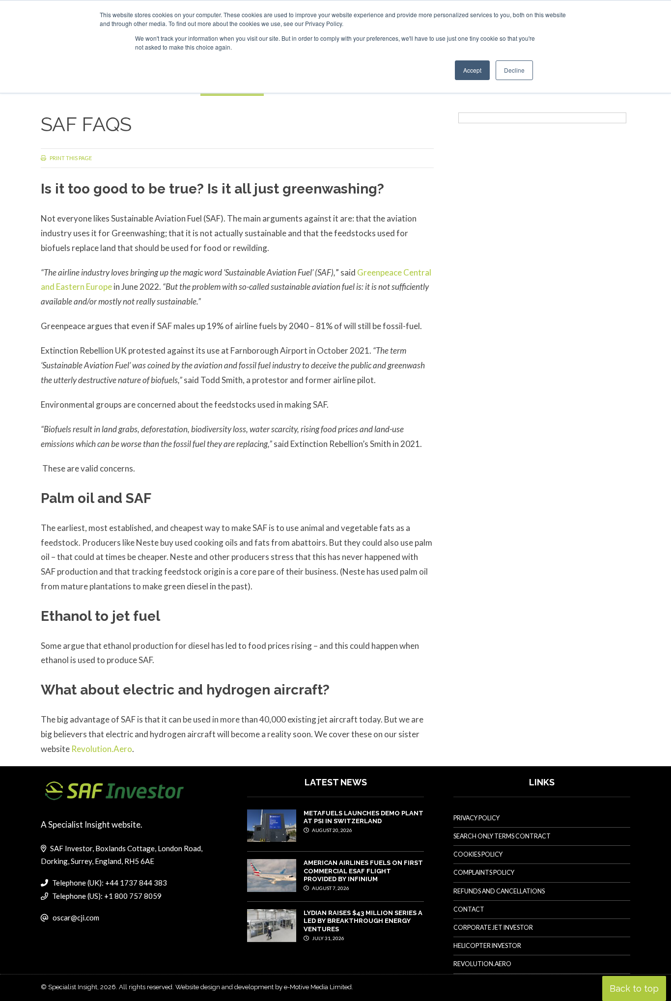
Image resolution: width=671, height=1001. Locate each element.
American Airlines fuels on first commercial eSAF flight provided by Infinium (363, 871)
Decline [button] (514, 70)
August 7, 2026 (330, 888)
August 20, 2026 (331, 830)
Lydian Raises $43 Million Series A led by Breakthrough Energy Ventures (363, 921)
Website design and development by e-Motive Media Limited (263, 987)
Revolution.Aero (101, 749)
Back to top (634, 988)
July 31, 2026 (327, 938)
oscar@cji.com (76, 917)
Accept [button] (472, 70)
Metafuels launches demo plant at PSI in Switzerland (363, 817)
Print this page (70, 158)
